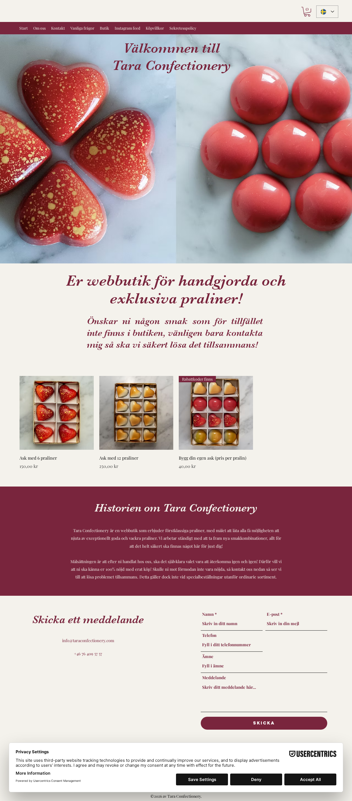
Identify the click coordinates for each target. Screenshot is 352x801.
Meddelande (214, 678)
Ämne (207, 656)
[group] (176, 423)
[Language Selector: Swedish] (327, 11)
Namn (208, 614)
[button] (307, 11)
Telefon (209, 635)
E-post (273, 614)
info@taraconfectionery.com (88, 640)
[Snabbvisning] (57, 413)
